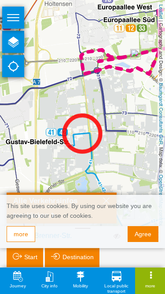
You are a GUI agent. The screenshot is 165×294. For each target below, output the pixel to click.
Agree (143, 234)
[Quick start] (13, 42)
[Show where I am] (13, 66)
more (21, 234)
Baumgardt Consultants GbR (161, 114)
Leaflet (161, 11)
